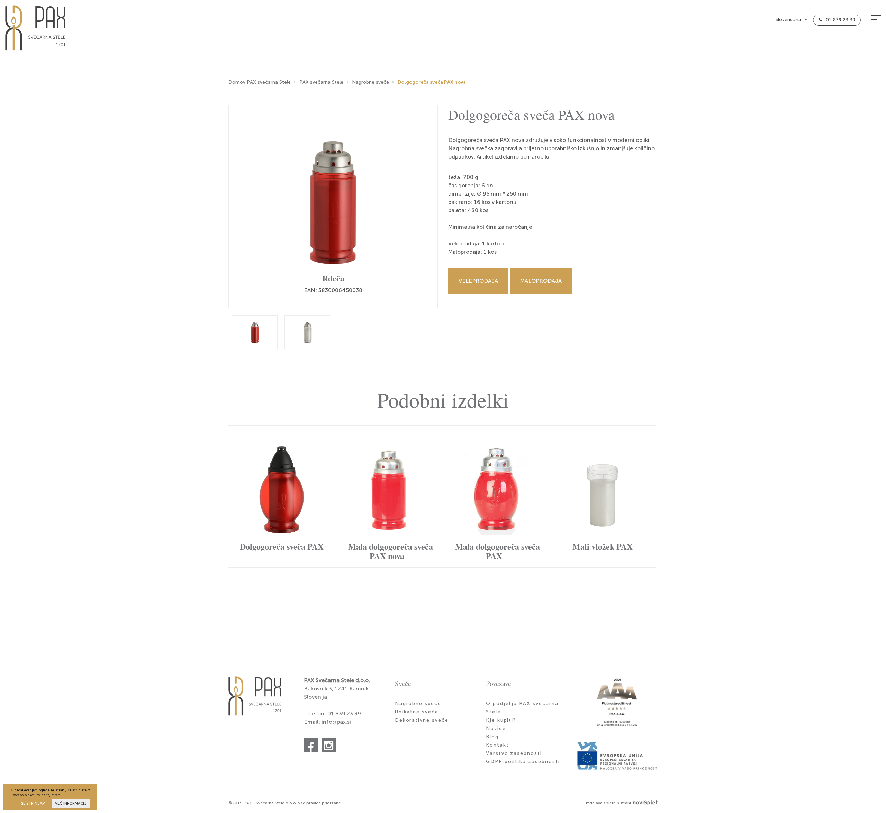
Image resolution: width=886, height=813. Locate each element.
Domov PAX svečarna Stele (259, 82)
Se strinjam (33, 803)
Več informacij (71, 803)
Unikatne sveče (417, 712)
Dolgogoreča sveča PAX (282, 546)
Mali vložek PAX (602, 546)
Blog (492, 737)
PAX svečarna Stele (321, 82)
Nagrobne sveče (370, 82)
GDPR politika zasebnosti (523, 762)
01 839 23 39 (840, 20)
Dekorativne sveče (422, 720)
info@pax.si (336, 722)
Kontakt (497, 745)
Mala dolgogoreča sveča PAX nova (390, 550)
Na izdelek (280, 493)
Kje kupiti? (501, 720)
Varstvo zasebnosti (514, 753)
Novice (496, 728)
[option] (333, 206)
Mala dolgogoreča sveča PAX (497, 550)
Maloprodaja (541, 281)
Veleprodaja (478, 281)
